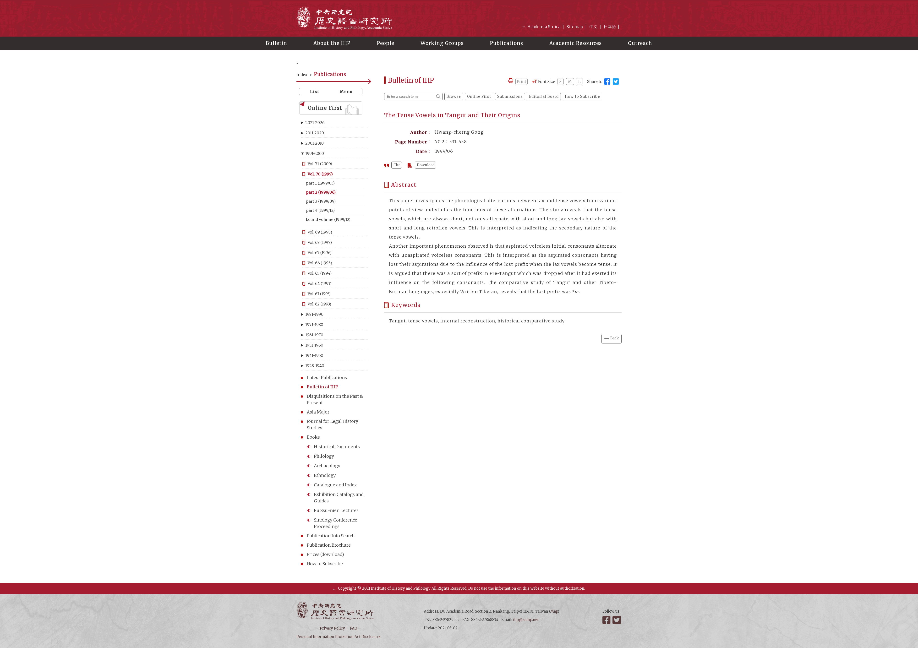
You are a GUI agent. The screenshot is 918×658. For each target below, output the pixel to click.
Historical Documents (337, 446)
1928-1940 (314, 365)
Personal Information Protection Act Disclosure (338, 636)
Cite (396, 165)
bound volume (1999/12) (328, 219)
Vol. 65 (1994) (320, 273)
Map (554, 611)
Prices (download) (325, 554)
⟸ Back (611, 338)
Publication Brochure (329, 545)
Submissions (510, 96)
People (385, 43)
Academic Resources (575, 43)
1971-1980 (314, 324)
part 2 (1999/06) (321, 192)
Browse (454, 96)
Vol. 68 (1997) (320, 242)
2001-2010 (314, 143)
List (314, 91)
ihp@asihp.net (526, 619)
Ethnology (325, 475)
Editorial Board (544, 96)
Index (301, 74)
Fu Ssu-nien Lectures (336, 510)
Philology (324, 456)
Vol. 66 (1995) (320, 263)
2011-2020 (314, 133)
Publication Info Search (331, 535)
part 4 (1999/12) (320, 210)
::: (523, 26)
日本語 (610, 26)
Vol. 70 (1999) (320, 174)
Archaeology (327, 465)
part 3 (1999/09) (321, 201)
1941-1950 (314, 355)
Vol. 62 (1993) (319, 304)
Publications (506, 43)
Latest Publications (327, 377)
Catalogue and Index (335, 485)
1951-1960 (314, 345)
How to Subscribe (325, 563)
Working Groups (442, 43)
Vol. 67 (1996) (320, 252)
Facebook (607, 620)
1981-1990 (314, 314)
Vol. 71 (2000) (320, 163)
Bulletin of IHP (322, 387)
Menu (346, 91)
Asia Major (318, 412)
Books (313, 437)
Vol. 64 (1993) (319, 283)
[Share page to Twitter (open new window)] (616, 81)
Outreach (640, 43)
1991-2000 (314, 153)
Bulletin (276, 43)
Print (521, 81)
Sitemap (575, 26)
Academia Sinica (544, 26)
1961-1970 (314, 334)
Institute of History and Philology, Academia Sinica (344, 18)
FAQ (353, 628)
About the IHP (331, 43)
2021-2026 (315, 122)
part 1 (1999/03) (320, 183)
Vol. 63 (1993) (319, 293)
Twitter (617, 620)
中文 (593, 26)
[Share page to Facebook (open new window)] (607, 81)
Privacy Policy (332, 628)
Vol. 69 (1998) (320, 232)
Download (426, 165)
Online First (325, 108)
